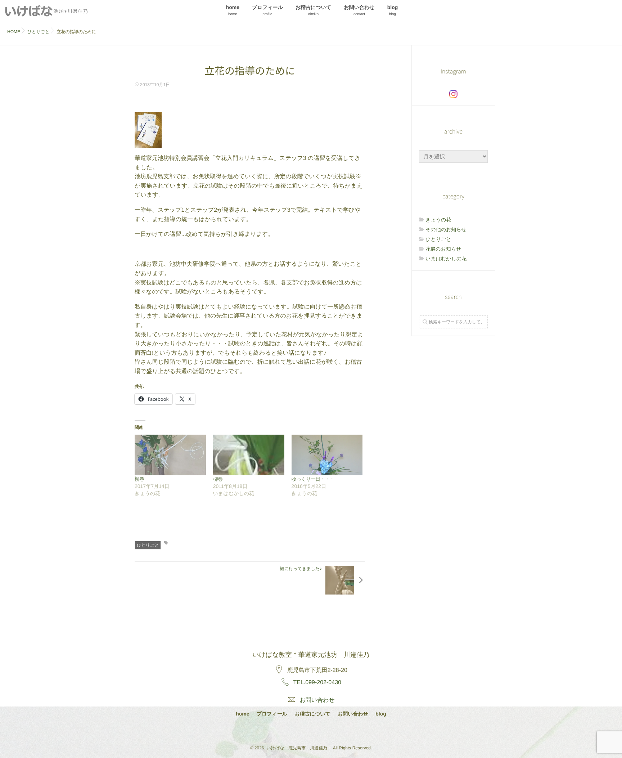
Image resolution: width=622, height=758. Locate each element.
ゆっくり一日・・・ (313, 479)
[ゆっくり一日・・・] (327, 455)
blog (392, 10)
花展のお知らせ (443, 249)
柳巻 (139, 479)
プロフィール (267, 10)
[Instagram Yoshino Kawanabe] (291, 730)
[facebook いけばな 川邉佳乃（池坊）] (310, 730)
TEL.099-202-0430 (317, 682)
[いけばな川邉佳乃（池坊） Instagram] (453, 94)
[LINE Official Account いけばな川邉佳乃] (329, 730)
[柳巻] (170, 455)
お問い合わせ (359, 10)
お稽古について (314, 10)
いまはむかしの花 (445, 258)
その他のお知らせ (445, 229)
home (232, 10)
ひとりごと (148, 545)
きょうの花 (438, 220)
